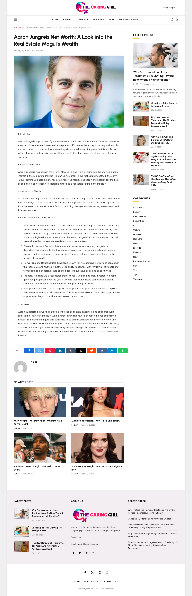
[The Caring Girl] (96, 7)
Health (136, 243)
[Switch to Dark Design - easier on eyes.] (172, 19)
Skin (111, 19)
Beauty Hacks (139, 216)
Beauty (67, 19)
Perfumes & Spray (129, 19)
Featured (137, 234)
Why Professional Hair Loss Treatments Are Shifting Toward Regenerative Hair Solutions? (153, 75)
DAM (18, 428)
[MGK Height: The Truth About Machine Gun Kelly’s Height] (40, 402)
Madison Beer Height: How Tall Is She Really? (95, 420)
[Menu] (15, 20)
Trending (137, 279)
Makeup (83, 19)
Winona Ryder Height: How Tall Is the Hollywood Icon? (97, 468)
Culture (136, 230)
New (135, 257)
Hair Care (98, 19)
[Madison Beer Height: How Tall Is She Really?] (97, 402)
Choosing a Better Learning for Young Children (164, 104)
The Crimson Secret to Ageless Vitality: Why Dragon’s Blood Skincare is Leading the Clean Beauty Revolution (164, 159)
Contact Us (111, 581)
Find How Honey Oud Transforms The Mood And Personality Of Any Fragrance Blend (164, 122)
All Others (137, 207)
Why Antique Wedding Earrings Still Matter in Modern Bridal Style (162, 140)
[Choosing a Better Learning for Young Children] (141, 106)
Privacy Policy (92, 581)
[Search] (176, 20)
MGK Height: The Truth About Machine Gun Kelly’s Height (38, 422)
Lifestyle (137, 248)
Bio (134, 225)
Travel (136, 275)
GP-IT (34, 362)
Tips (135, 270)
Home (55, 19)
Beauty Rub (138, 221)
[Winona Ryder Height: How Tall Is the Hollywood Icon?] (97, 448)
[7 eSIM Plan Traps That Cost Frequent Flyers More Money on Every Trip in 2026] (141, 179)
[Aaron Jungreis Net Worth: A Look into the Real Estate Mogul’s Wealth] (69, 92)
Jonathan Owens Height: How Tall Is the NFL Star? (38, 468)
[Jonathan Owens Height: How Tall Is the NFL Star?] (40, 448)
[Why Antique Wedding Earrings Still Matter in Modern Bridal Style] (141, 140)
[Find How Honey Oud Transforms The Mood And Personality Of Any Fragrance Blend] (141, 121)
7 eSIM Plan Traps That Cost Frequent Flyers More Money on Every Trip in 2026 (163, 180)
